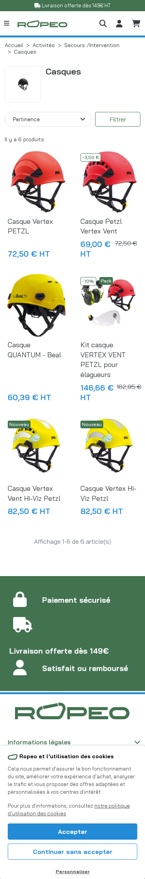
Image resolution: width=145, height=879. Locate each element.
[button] (103, 23)
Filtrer (118, 119)
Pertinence (26, 119)
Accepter (72, 831)
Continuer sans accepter (73, 851)
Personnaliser (73, 871)
